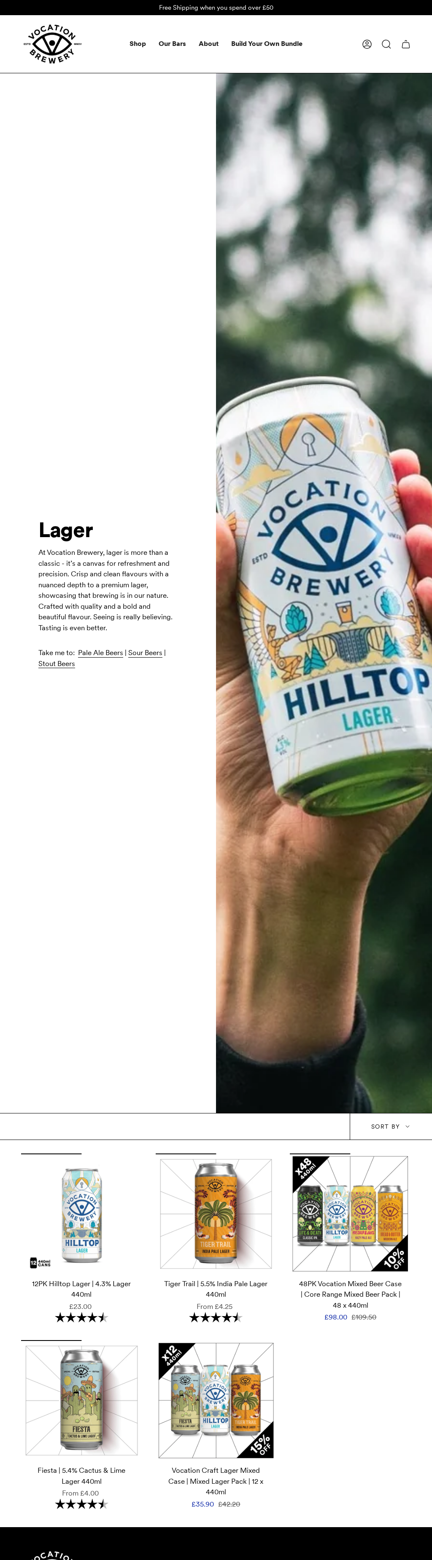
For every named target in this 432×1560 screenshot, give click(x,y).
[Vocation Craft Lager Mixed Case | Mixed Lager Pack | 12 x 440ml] (216, 1400)
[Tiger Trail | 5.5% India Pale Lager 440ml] (216, 1213)
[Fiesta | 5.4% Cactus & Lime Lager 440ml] (81, 1400)
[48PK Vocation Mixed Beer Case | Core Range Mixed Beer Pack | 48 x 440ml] (350, 1213)
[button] (137, 44)
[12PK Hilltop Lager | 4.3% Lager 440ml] (81, 1213)
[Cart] (406, 44)
